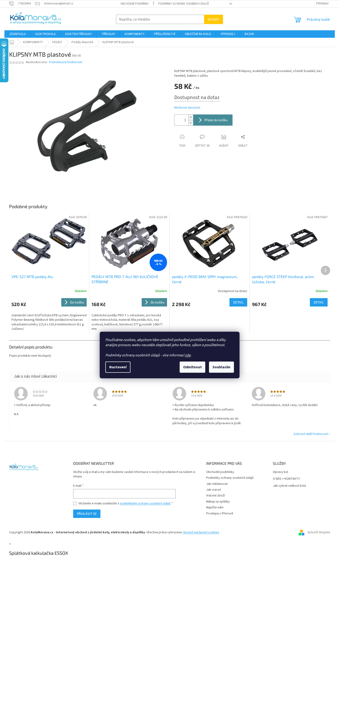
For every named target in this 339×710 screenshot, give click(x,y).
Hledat (213, 19)
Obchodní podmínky (134, 4)
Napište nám (214, 507)
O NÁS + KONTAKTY (286, 479)
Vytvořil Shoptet (319, 532)
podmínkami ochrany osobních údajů (145, 503)
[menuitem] (17, 34)
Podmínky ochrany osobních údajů (183, 4)
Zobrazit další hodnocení (310, 434)
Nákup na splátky (218, 501)
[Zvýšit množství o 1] (190, 117)
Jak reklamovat (217, 484)
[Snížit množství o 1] (190, 122)
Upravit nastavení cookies (201, 532)
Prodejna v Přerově (219, 513)
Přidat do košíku (216, 120)
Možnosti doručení (187, 108)
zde (188, 355)
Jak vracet (213, 489)
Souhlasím (221, 367)
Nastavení (118, 367)
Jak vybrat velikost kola (289, 486)
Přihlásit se (87, 514)
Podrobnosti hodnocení (65, 62)
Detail (238, 302)
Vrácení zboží (215, 495)
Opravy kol (280, 472)
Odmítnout (192, 367)
